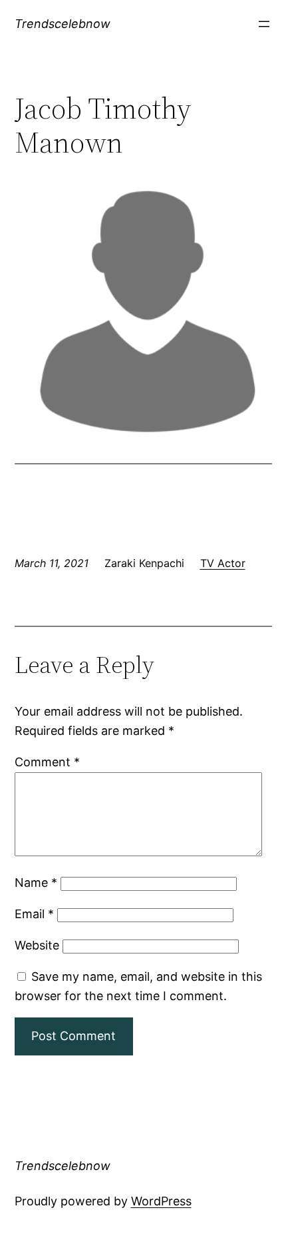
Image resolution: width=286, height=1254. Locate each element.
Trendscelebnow (62, 24)
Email (34, 914)
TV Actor (222, 563)
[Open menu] (264, 24)
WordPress (161, 1201)
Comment (47, 762)
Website (37, 945)
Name (36, 883)
